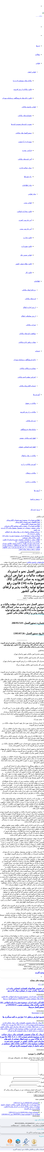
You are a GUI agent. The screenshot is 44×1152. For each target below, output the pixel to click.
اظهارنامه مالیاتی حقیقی (27, 438)
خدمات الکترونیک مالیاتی (27, 386)
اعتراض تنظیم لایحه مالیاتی (26, 377)
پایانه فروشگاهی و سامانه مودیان (25, 360)
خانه (42, 562)
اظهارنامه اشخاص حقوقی (27, 447)
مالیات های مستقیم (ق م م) (22, 81)
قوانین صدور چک (26, 255)
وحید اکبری (39, 972)
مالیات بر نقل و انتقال (28, 455)
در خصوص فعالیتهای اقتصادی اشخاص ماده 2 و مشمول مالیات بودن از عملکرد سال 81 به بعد (25, 989)
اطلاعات (37, 281)
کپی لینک (21, 964)
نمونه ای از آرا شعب (25, 142)
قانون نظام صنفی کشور (23, 264)
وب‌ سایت (40, 1086)
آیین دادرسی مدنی (26, 229)
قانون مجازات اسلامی (24, 211)
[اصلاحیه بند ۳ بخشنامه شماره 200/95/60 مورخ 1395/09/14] (24, 1112)
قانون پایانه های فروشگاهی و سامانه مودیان (17, 98)
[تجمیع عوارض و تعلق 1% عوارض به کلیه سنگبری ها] (38, 1013)
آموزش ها (36, 394)
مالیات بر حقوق (30, 403)
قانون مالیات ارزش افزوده (23, 89)
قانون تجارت (27, 238)
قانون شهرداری (26, 246)
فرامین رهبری (27, 150)
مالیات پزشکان (31, 473)
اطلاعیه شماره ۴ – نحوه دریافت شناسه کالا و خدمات (22, 526)
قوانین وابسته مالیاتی (29, 107)
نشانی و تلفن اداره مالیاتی (27, 342)
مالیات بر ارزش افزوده (28, 412)
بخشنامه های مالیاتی (25, 115)
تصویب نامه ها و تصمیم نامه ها (21, 124)
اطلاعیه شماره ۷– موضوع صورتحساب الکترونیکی (23, 520)
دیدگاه (41, 1075)
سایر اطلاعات (27, 185)
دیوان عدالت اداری (25, 168)
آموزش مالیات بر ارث (28, 464)
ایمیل (41, 1082)
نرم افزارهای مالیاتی (29, 290)
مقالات (37, 54)
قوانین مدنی (28, 203)
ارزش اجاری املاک (29, 307)
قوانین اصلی (32, 72)
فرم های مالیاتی (30, 299)
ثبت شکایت (15, 1125)
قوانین (38, 63)
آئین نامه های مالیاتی (25, 159)
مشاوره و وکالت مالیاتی (27, 368)
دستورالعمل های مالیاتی (23, 133)
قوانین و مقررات (38, 1125)
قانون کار (28, 272)
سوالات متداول (26, 1125)
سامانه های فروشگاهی (28, 429)
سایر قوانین (32, 194)
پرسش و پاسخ (35, 499)
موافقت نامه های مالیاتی (27, 333)
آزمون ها (37, 490)
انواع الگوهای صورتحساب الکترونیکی (27, 522)
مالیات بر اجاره (31, 482)
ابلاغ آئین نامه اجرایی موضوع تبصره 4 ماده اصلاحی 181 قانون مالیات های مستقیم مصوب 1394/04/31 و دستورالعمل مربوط (22, 1004)
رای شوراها (28, 176)
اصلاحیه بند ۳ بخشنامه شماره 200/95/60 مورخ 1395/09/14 (20, 1114)
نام (42, 1078)
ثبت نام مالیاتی (31, 421)
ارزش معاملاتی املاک (28, 316)
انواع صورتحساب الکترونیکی (30, 524)
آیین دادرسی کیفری (25, 220)
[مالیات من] (39, 16)
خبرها (38, 46)
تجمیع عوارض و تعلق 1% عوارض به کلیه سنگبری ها (23, 1017)
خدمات (37, 351)
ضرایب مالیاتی (31, 325)
